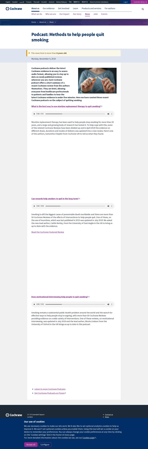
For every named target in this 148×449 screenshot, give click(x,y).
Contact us (109, 414)
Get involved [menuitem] (63, 8)
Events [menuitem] (104, 14)
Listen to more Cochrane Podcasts (49, 389)
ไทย (70, 2)
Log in (126, 2)
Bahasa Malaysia (61, 2)
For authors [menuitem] (110, 8)
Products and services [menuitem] (91, 8)
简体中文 (85, 2)
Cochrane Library (139, 2)
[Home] (15, 8)
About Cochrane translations (99, 2)
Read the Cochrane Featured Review (47, 232)
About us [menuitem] (35, 8)
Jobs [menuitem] (95, 14)
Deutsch (51, 2)
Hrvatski (44, 2)
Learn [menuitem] (75, 8)
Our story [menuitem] (77, 14)
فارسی (22, 2)
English (8, 2)
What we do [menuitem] (36, 14)
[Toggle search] (143, 9)
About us (42, 22)
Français (29, 2)
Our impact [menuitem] (64, 14)
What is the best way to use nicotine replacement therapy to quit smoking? (66, 106)
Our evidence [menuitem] (48, 8)
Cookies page (88, 437)
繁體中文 (77, 2)
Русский (36, 2)
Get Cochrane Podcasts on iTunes (49, 393)
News (52, 22)
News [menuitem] (87, 14)
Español (14, 2)
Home (33, 22)
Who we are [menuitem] (51, 14)
